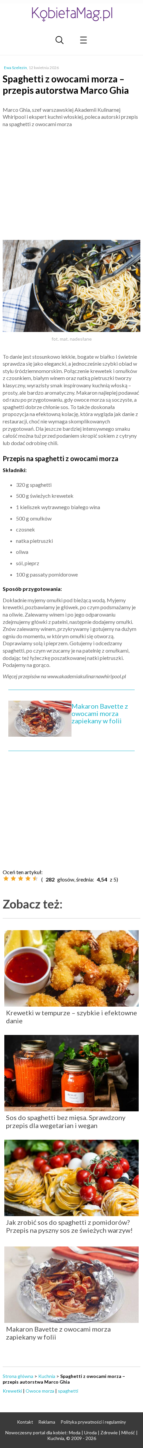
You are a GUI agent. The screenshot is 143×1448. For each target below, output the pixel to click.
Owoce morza (40, 1391)
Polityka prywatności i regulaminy (93, 1422)
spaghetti (68, 1391)
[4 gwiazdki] (28, 878)
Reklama (47, 1422)
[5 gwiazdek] (35, 878)
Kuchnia (46, 1376)
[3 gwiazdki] (20, 878)
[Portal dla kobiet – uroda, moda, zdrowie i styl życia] (71, 14)
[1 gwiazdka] (6, 878)
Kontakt (25, 1422)
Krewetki (12, 1391)
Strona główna (18, 1376)
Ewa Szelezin (15, 67)
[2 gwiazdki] (13, 878)
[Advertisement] (71, 181)
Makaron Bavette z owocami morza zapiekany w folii (100, 713)
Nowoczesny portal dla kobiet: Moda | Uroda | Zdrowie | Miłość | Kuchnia (71, 1435)
